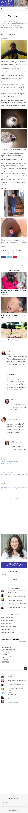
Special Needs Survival (6, 629)
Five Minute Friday (23, 239)
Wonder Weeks (18, 78)
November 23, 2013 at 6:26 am (16, 442)
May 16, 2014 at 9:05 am (5, 459)
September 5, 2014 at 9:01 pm (6, 472)
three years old (19, 261)
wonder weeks (10, 262)
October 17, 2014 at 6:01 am (6, 485)
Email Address (5, 643)
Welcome (10, 676)
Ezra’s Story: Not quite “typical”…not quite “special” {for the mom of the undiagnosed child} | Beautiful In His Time (13, 488)
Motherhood (5, 654)
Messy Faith (5, 659)
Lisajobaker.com (9, 240)
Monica (9, 351)
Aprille (12, 399)
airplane (3, 261)
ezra (8, 261)
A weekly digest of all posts (9, 649)
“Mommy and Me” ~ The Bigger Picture (12, 340)
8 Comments (24, 265)
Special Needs (6, 652)
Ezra (14, 13)
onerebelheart (11, 418)
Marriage (5, 657)
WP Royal (17, 810)
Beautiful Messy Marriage (7, 620)
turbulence (4, 262)
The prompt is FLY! (18, 240)
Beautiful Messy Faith (6, 623)
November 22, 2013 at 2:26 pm (16, 400)
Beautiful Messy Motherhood (7, 617)
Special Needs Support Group (8, 632)
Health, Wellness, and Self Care (10, 656)
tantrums (12, 261)
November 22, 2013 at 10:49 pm (12, 419)
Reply (8, 354)
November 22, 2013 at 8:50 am (12, 352)
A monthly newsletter (7, 651)
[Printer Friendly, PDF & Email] (3, 246)
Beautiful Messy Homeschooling (8, 626)
